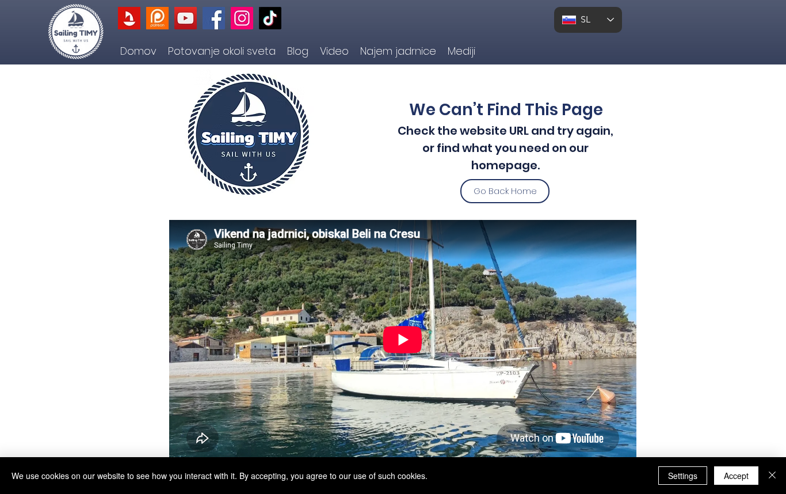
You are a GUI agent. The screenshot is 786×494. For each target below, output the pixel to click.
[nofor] (129, 18)
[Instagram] (242, 18)
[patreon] (157, 18)
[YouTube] (185, 18)
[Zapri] (772, 475)
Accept (736, 475)
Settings (682, 475)
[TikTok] (270, 18)
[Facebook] (214, 18)
